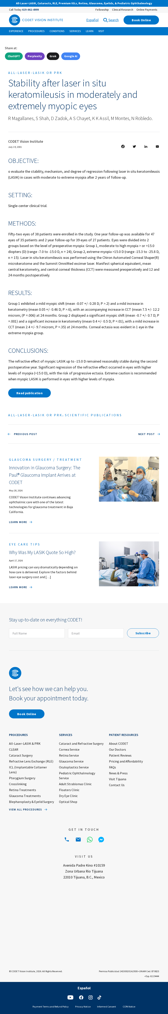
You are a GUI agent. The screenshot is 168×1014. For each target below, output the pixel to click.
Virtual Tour (121, 4)
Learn (89, 31)
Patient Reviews (120, 755)
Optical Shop (68, 802)
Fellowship (102, 9)
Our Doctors (117, 749)
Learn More (18, 522)
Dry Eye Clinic (68, 796)
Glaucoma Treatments (25, 796)
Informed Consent (106, 1006)
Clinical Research (122, 9)
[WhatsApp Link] (90, 840)
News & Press (118, 773)
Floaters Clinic (69, 790)
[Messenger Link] (101, 840)
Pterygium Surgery (22, 778)
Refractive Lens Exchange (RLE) (31, 761)
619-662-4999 (30, 9)
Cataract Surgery (21, 755)
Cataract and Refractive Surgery (81, 743)
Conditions (57, 31)
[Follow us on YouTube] (70, 997)
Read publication (29, 393)
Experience (16, 31)
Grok (53, 56)
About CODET (118, 743)
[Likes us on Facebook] (81, 997)
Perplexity (35, 56)
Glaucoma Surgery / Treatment (45, 459)
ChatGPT (14, 56)
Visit (101, 31)
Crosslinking (18, 784)
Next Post (146, 434)
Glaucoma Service (71, 761)
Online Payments (146, 9)
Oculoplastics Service (74, 767)
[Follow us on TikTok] (99, 997)
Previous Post (25, 434)
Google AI (70, 56)
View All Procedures (25, 809)
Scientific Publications (93, 415)
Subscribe (143, 633)
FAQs (112, 767)
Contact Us (117, 785)
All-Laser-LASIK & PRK (25, 743)
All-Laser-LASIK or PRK (35, 73)
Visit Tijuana (117, 779)
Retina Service (69, 755)
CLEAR (13, 749)
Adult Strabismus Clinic (75, 784)
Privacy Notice (82, 1006)
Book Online (141, 20)
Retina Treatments (22, 790)
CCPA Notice (129, 1006)
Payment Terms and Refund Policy (51, 1006)
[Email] (78, 840)
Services (75, 31)
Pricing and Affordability (126, 761)
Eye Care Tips (24, 544)
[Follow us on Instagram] (90, 997)
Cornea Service (69, 749)
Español (92, 20)
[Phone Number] (67, 840)
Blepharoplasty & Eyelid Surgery (31, 802)
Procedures (36, 31)
